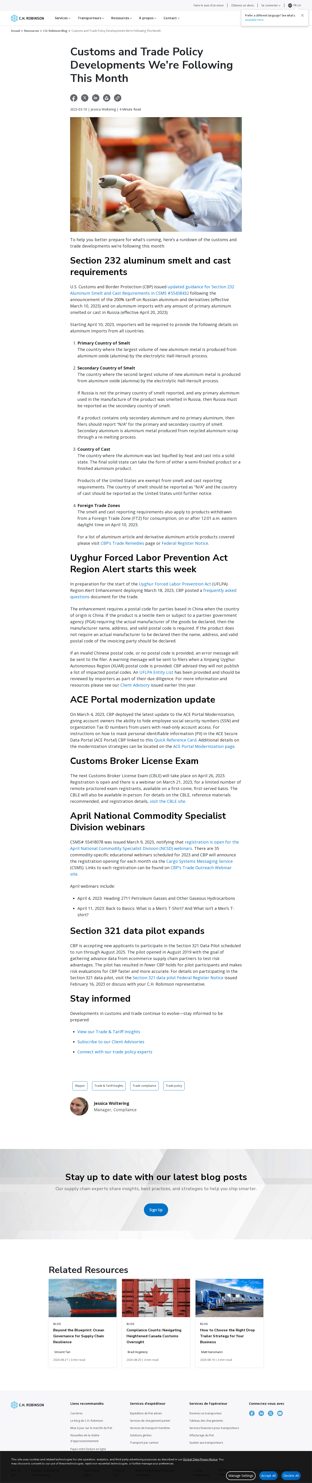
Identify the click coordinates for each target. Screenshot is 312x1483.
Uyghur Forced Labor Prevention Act (175, 584)
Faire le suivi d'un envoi (209, 5)
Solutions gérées (140, 1435)
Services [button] (62, 18)
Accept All (268, 1475)
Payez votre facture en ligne (88, 1449)
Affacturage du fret (201, 1435)
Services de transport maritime (150, 1428)
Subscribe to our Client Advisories (110, 1041)
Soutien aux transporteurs (206, 1443)
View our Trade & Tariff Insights (108, 1031)
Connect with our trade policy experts (114, 1051)
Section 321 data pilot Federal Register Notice (178, 977)
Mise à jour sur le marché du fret (91, 1428)
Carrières (76, 1413)
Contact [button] (171, 18)
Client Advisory (135, 685)
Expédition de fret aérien (146, 1413)
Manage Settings (240, 1475)
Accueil (15, 31)
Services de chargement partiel (150, 1421)
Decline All (291, 1475)
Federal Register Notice (185, 543)
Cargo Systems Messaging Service (199, 861)
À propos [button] (146, 18)
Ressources (31, 31)
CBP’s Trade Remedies (122, 543)
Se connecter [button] (270, 5)
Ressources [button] (120, 18)
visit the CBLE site (167, 801)
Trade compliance (144, 1086)
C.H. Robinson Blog (55, 31)
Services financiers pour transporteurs (214, 1428)
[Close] (302, 15)
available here (254, 20)
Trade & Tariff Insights (109, 1086)
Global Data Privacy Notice (200, 1459)
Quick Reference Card (175, 740)
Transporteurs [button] (90, 18)
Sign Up (156, 1209)
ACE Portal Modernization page (204, 746)
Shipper (80, 1086)
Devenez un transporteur (205, 1413)
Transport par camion (144, 1443)
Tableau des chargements (206, 1421)
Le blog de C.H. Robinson (86, 1421)
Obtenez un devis (242, 5)
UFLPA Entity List (156, 672)
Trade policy (174, 1086)
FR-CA (297, 5)
